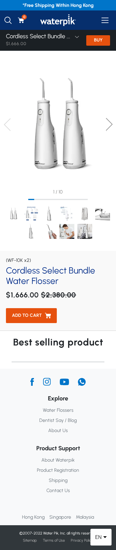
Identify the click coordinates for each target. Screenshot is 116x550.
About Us (58, 430)
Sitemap (30, 540)
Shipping (58, 480)
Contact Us (58, 490)
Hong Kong (33, 517)
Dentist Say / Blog (58, 420)
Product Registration (58, 470)
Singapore (60, 517)
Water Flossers (58, 410)
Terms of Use (54, 540)
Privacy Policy (82, 540)
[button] (109, 124)
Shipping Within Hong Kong (64, 5)
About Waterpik (58, 460)
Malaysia (85, 517)
